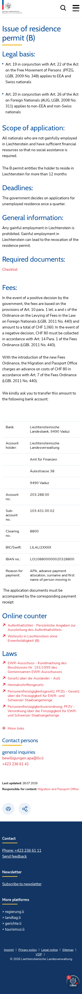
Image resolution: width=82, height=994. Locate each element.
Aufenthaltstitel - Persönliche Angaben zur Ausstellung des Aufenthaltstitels (41, 628)
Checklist (9, 269)
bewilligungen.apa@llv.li (23, 758)
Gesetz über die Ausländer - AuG (38, 679)
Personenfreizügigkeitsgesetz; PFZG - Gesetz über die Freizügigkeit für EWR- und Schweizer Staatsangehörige (43, 696)
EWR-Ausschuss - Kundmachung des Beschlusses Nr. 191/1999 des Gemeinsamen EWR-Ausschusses (38, 668)
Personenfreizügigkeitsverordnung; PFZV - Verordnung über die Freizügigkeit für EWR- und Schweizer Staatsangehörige (42, 712)
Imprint (9, 950)
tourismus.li (14, 929)
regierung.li (14, 911)
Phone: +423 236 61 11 (21, 850)
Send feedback (14, 856)
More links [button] (16, 728)
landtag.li (13, 917)
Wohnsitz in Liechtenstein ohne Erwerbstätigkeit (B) (38, 639)
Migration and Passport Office (58, 789)
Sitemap (67, 950)
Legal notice (49, 950)
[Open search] (63, 8)
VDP (39, 954)
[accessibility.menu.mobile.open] (76, 9)
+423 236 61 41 (15, 764)
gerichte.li (13, 923)
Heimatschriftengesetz (38, 686)
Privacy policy (27, 950)
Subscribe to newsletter (22, 884)
